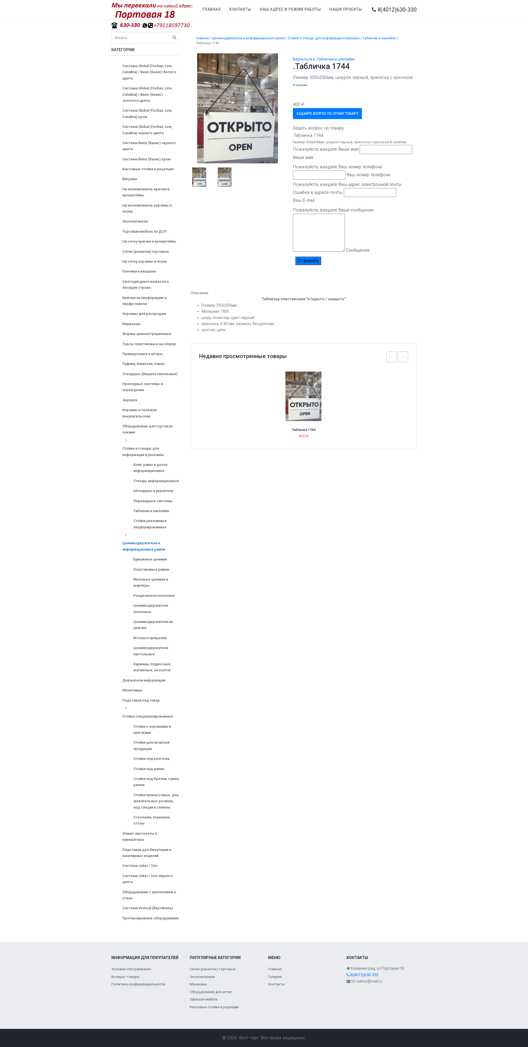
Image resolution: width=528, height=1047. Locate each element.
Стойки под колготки (151, 759)
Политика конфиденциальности (138, 984)
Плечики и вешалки (139, 271)
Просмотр (305, 384)
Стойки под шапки (148, 769)
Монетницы (132, 690)
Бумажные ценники (150, 559)
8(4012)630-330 (396, 9)
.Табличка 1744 (303, 430)
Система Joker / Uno (140, 866)
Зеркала (129, 400)
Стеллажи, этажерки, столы (151, 820)
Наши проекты (345, 9)
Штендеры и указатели (153, 491)
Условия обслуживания (131, 969)
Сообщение (358, 250)
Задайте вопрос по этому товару (327, 114)
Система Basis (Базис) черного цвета (149, 146)
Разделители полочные (154, 595)
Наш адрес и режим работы (290, 9)
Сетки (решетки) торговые (145, 251)
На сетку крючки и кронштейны (149, 241)
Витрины (129, 179)
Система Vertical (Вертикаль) (147, 908)
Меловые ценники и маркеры (150, 582)
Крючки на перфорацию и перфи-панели (144, 301)
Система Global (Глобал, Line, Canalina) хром (147, 113)
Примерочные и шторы (142, 354)
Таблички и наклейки (151, 511)
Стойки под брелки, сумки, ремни (156, 782)
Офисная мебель (204, 999)
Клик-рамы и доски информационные (150, 468)
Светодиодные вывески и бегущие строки (145, 284)
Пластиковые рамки (151, 569)
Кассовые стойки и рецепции (148, 169)
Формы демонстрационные (146, 334)
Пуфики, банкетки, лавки (143, 364)
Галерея (275, 977)
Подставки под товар (141, 700)
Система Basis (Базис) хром (146, 159)
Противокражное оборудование (150, 918)
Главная (211, 9)
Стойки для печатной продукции (151, 745)
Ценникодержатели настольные (150, 651)
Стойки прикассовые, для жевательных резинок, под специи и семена (155, 801)
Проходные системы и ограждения (142, 387)
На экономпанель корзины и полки (147, 208)
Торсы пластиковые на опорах (149, 344)
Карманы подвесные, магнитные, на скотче (152, 667)
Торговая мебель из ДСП (144, 231)
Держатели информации (143, 680)
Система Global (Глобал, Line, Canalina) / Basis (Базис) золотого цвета (147, 94)
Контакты (240, 9)
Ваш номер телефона (368, 174)
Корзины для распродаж (144, 314)
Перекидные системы (153, 501)
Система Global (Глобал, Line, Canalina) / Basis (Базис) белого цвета (149, 72)
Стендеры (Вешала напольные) (149, 374)
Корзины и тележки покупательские (139, 413)
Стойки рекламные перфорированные (150, 524)
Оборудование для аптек (211, 992)
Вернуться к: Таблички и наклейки (324, 59)
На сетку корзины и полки (144, 261)
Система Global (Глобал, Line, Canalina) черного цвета (147, 130)
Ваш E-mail (304, 200)
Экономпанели (135, 221)
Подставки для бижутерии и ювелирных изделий (146, 853)
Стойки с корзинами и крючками (152, 729)
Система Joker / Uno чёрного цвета (147, 879)
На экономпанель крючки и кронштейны (145, 192)
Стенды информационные (156, 481)
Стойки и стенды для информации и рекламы (143, 451)
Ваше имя (303, 157)
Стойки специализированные (147, 716)
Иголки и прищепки (150, 638)
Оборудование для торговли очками (147, 429)
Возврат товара (125, 977)
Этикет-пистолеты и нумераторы (139, 836)
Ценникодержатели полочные (150, 608)
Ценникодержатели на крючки (153, 625)
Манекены (131, 324)
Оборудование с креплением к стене (149, 895)
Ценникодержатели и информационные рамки (143, 546)
